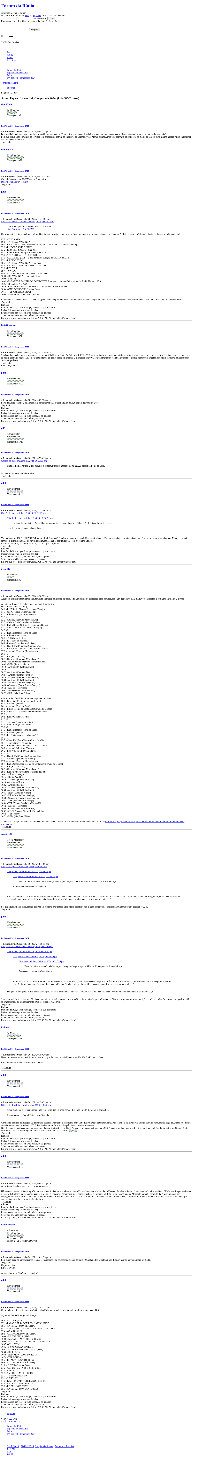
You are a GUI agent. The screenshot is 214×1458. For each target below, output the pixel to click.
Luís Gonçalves (8, 325)
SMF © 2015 (27, 1446)
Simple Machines (44, 1446)
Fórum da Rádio (17, 5)
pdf (3, 428)
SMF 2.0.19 (13, 1446)
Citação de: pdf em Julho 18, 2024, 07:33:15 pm (23, 513)
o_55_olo (5, 569)
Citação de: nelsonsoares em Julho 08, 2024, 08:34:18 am (27, 221)
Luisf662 (5, 1027)
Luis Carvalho (8, 1224)
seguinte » (15, 83)
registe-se (37, 15)
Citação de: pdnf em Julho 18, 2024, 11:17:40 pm (24, 866)
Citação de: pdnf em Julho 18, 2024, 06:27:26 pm (24, 461)
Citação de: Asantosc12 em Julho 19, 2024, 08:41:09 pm (27, 946)
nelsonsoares (7, 149)
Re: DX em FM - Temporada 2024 (15, 126)
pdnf (3, 191)
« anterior (5, 83)
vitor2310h (6, 104)
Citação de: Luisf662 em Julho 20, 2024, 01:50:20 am (26, 1105)
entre (27, 15)
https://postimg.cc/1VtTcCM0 (14, 182)
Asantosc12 (6, 834)
